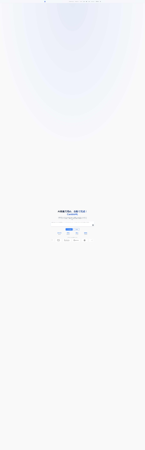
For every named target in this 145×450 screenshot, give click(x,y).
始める (77, 229)
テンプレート (77, 1)
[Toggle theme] (100, 1)
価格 (86, 1)
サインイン (92, 1)
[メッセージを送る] (93, 225)
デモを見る (69, 229)
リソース (81, 1)
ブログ (89, 1)
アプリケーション (71, 1)
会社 (84, 1)
